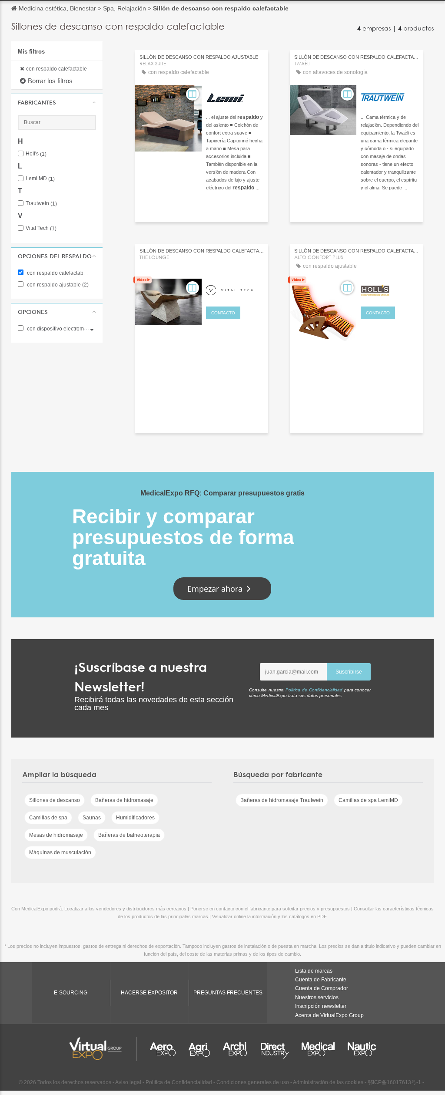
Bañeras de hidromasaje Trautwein (281, 800)
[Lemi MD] (235, 95)
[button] (57, 102)
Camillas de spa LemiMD (368, 800)
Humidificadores (135, 818)
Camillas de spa (48, 818)
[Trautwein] (389, 95)
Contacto (223, 312)
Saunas (92, 818)
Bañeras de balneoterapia (129, 835)
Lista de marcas (313, 971)
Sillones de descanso (54, 800)
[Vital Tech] (235, 289)
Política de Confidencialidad (314, 689)
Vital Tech (41, 228)
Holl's (36, 154)
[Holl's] (389, 289)
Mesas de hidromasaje (56, 835)
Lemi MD (40, 178)
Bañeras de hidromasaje (124, 800)
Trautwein (41, 203)
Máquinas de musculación (60, 852)
